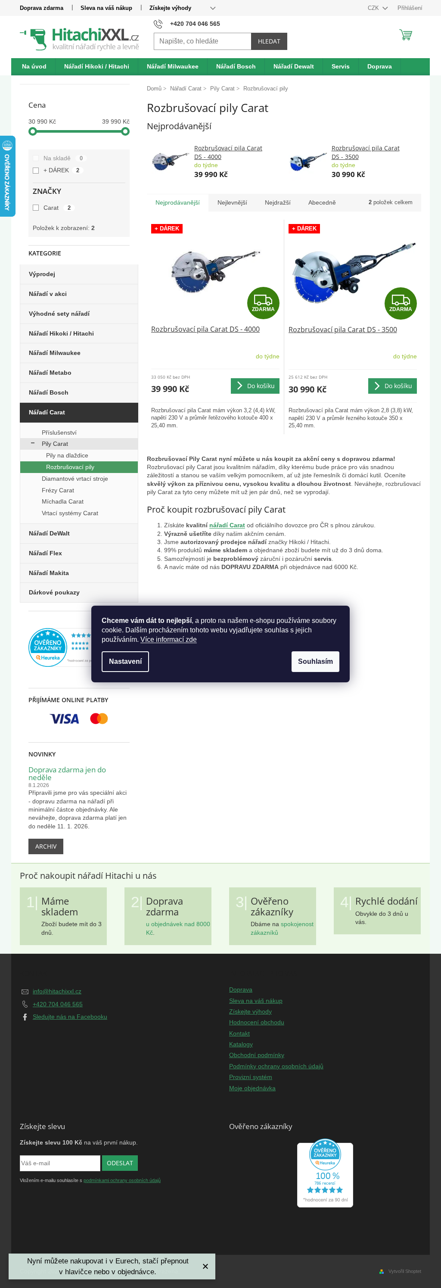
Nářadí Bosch (48, 392)
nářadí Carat (227, 525)
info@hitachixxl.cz (57, 991)
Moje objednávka (252, 1088)
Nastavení (125, 661)
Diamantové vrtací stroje (75, 478)
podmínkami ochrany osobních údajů (122, 1180)
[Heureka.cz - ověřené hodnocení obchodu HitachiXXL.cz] (79, 647)
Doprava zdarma (41, 8)
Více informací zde (168, 639)
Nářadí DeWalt (49, 533)
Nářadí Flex (45, 553)
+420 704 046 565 (58, 1004)
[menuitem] (34, 66)
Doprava (240, 989)
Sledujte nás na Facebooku (70, 1016)
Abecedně (322, 202)
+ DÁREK (61, 170)
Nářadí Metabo (50, 372)
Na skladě (63, 158)
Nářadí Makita (49, 572)
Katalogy (241, 1044)
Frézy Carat (58, 490)
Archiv (45, 846)
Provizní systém (250, 1076)
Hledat (269, 41)
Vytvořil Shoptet (404, 1271)
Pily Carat (55, 443)
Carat (57, 207)
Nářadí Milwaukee (55, 352)
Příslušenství (59, 432)
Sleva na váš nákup (106, 8)
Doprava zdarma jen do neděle (67, 774)
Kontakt (239, 1033)
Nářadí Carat (47, 412)
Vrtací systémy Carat (70, 513)
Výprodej (42, 274)
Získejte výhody (170, 8)
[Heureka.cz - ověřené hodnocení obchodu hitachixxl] (325, 1173)
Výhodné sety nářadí (59, 313)
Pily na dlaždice (67, 455)
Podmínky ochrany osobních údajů (276, 1066)
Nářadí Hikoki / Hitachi (61, 333)
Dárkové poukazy (54, 592)
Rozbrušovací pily (70, 467)
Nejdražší (278, 202)
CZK (374, 8)
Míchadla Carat (63, 501)
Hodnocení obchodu (256, 1022)
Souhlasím (315, 661)
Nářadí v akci (48, 293)
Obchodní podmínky (256, 1055)
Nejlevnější (232, 202)
